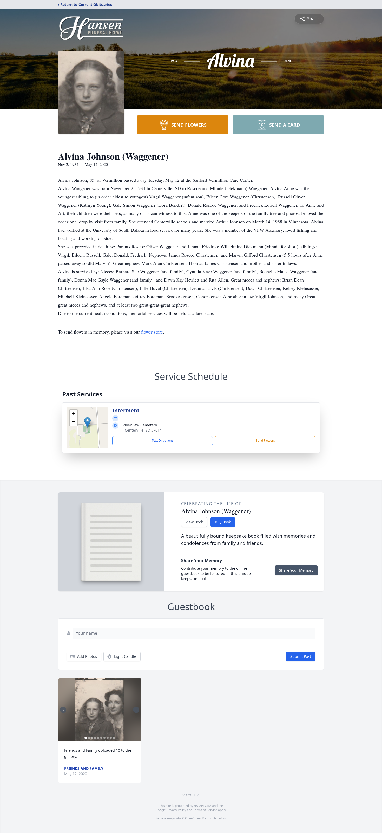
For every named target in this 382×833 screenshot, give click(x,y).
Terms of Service (205, 810)
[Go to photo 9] (111, 738)
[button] (87, 422)
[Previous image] (63, 710)
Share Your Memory (296, 570)
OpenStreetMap (196, 818)
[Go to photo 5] (98, 738)
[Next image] (136, 710)
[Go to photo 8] (108, 738)
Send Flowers (265, 440)
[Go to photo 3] (92, 738)
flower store (152, 332)
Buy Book (223, 521)
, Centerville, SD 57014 (142, 430)
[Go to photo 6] (101, 738)
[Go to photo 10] (114, 738)
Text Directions (162, 440)
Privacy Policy (176, 810)
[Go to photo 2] (89, 738)
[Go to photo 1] (85, 738)
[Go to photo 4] (95, 738)
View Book (194, 521)
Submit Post (300, 656)
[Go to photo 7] (104, 738)
